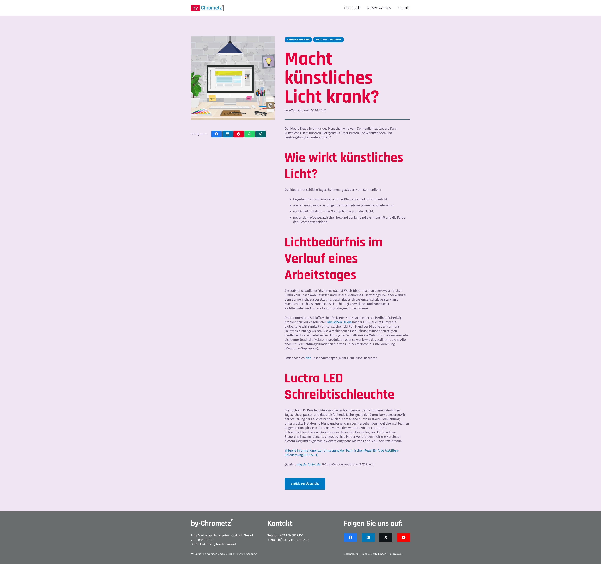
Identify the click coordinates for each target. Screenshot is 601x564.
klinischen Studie (339, 322)
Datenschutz (351, 554)
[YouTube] (403, 537)
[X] (385, 537)
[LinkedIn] (368, 537)
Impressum (396, 554)
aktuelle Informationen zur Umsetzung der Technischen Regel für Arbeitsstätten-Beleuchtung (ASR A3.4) (342, 452)
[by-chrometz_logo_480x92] (207, 8)
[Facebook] (350, 537)
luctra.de (314, 464)
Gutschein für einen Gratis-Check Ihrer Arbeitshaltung (225, 554)
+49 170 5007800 (291, 535)
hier (308, 357)
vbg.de (301, 464)
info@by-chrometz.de (293, 539)
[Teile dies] (216, 134)
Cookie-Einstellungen (374, 554)
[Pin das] (238, 134)
